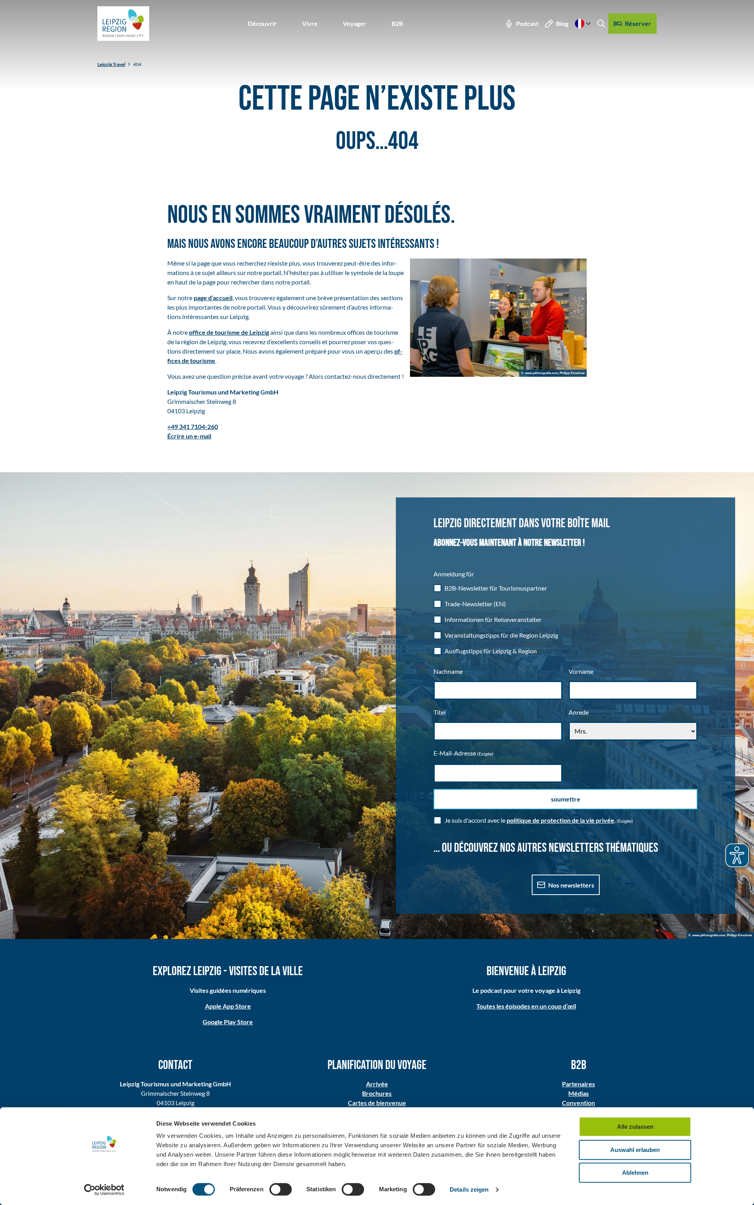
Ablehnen (635, 1172)
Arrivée (377, 1084)
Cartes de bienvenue (377, 1102)
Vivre (310, 23)
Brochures (377, 1093)
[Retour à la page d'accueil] (123, 23)
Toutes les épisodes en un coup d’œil (526, 1006)
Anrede (579, 712)
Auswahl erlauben (635, 1149)
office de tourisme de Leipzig (229, 332)
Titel (440, 712)
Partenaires (578, 1084)
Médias (578, 1093)
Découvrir (262, 23)
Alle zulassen (635, 1126)
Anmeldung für (454, 574)
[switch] (280, 1189)
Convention (578, 1102)
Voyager (354, 23)
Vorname (581, 671)
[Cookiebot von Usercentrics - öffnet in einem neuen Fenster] (104, 1190)
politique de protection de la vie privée (560, 820)
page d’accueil (213, 297)
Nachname (448, 671)
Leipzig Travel (111, 64)
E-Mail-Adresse (464, 753)
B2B (397, 23)
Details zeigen (469, 1189)
